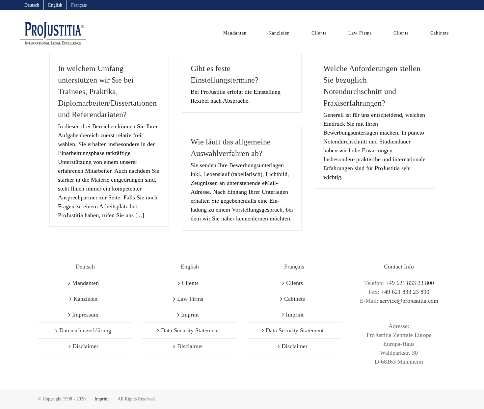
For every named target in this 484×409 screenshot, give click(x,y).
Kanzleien (85, 298)
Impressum (85, 314)
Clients (190, 283)
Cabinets (294, 298)
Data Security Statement (190, 330)
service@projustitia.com (409, 300)
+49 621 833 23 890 (405, 292)
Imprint (190, 314)
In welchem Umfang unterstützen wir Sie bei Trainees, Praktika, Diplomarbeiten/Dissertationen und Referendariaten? (107, 91)
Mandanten (85, 283)
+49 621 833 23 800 (410, 283)
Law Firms (190, 298)
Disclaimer (85, 346)
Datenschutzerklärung (85, 330)
